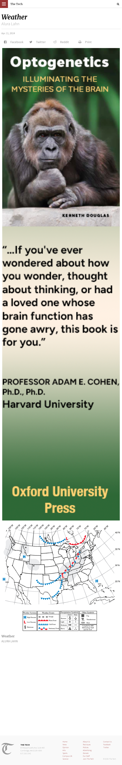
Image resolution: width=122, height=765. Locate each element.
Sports (65, 753)
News (65, 744)
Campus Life (67, 756)
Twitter (106, 747)
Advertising (87, 750)
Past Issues (87, 744)
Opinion (66, 747)
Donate (85, 753)
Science (65, 759)
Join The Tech (88, 759)
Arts (64, 750)
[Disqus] (61, 686)
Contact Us (107, 741)
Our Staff (86, 756)
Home (65, 741)
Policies (85, 747)
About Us (86, 741)
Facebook (107, 744)
